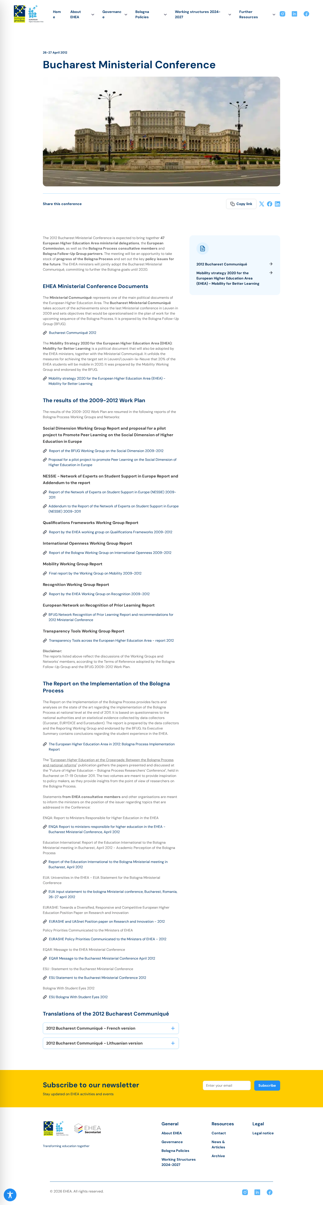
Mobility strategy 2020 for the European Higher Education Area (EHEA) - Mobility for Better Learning (107, 381)
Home (57, 14)
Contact (219, 1133)
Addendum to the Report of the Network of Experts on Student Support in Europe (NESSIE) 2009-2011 (114, 509)
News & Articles (218, 1144)
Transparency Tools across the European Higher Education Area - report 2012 (111, 640)
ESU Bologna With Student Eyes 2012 (78, 997)
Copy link (244, 204)
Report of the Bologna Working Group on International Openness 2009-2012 (110, 552)
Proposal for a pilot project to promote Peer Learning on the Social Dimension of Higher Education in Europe (112, 462)
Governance (112, 14)
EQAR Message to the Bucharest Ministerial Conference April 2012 (102, 958)
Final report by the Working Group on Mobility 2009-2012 (95, 573)
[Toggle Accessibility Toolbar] (10, 1195)
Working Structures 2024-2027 (179, 1162)
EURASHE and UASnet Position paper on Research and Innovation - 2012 (107, 921)
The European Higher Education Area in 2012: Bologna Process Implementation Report (112, 747)
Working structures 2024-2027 (197, 14)
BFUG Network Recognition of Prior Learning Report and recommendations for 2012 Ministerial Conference (111, 617)
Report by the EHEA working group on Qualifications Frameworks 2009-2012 (110, 532)
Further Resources (248, 14)
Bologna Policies (142, 14)
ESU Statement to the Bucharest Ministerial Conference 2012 (97, 977)
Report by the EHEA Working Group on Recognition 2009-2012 (99, 594)
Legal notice (263, 1133)
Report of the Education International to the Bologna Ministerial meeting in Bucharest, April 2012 (108, 864)
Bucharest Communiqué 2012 (72, 332)
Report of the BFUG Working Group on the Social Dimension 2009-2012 (106, 450)
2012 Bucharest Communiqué (221, 264)
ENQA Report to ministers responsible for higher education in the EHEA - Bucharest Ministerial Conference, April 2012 (107, 829)
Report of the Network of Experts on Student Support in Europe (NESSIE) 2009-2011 (112, 495)
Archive (218, 1156)
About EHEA (75, 14)
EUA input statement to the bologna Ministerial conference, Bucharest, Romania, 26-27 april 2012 (113, 894)
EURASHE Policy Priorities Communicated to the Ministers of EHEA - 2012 (107, 939)
